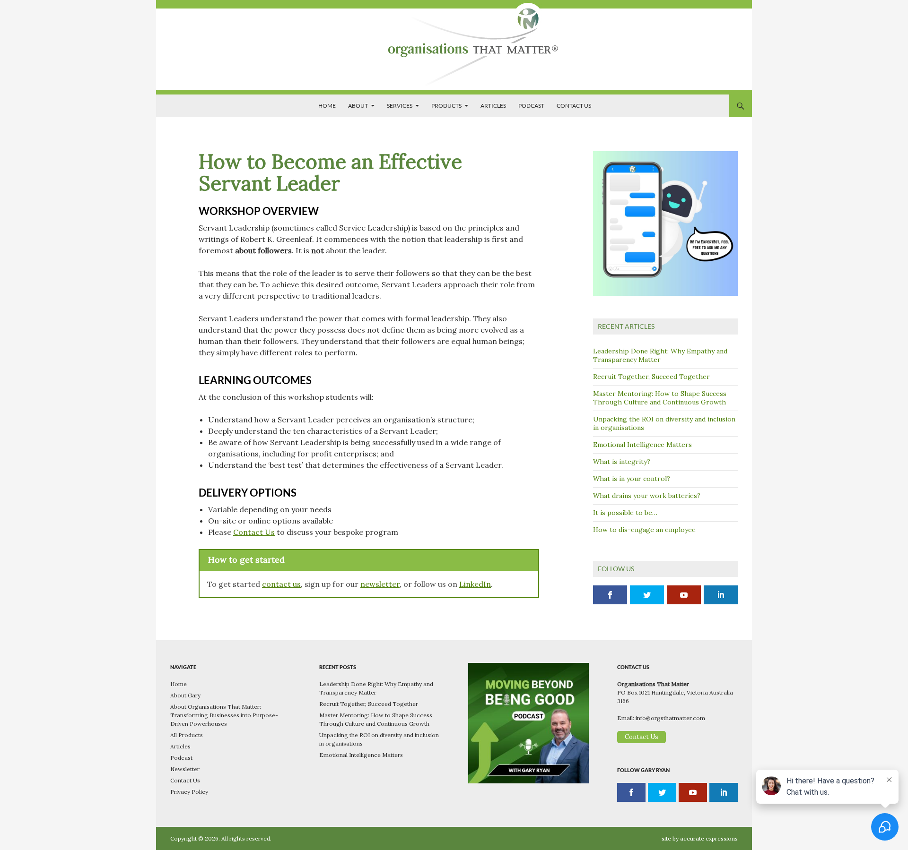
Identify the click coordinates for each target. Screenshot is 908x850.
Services (399, 105)
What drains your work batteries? (646, 495)
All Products (186, 734)
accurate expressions (709, 838)
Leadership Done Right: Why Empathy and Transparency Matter (660, 355)
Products (446, 105)
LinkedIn (475, 584)
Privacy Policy (189, 791)
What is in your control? (631, 478)
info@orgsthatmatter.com (670, 717)
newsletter (380, 584)
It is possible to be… (625, 512)
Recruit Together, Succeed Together (651, 376)
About (358, 105)
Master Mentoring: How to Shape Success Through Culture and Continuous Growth (659, 397)
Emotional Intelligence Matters (642, 444)
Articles (493, 105)
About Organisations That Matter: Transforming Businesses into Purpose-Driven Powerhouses (224, 715)
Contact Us (574, 105)
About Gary (185, 695)
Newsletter (185, 769)
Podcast (531, 105)
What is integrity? (621, 461)
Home (327, 105)
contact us (281, 584)
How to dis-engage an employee (644, 529)
